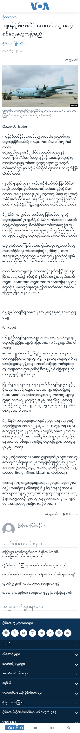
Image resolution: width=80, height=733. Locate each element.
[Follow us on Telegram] (41, 633)
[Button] (71, 59)
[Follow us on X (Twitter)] (14, 633)
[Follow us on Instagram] (32, 633)
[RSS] (50, 633)
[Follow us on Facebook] (6, 633)
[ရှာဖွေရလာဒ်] (69, 728)
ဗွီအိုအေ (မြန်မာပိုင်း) (14, 43)
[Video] (35, 728)
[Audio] (52, 728)
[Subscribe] (67, 633)
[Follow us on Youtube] (23, 633)
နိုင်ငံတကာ (9, 17)
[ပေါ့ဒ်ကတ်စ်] (59, 633)
